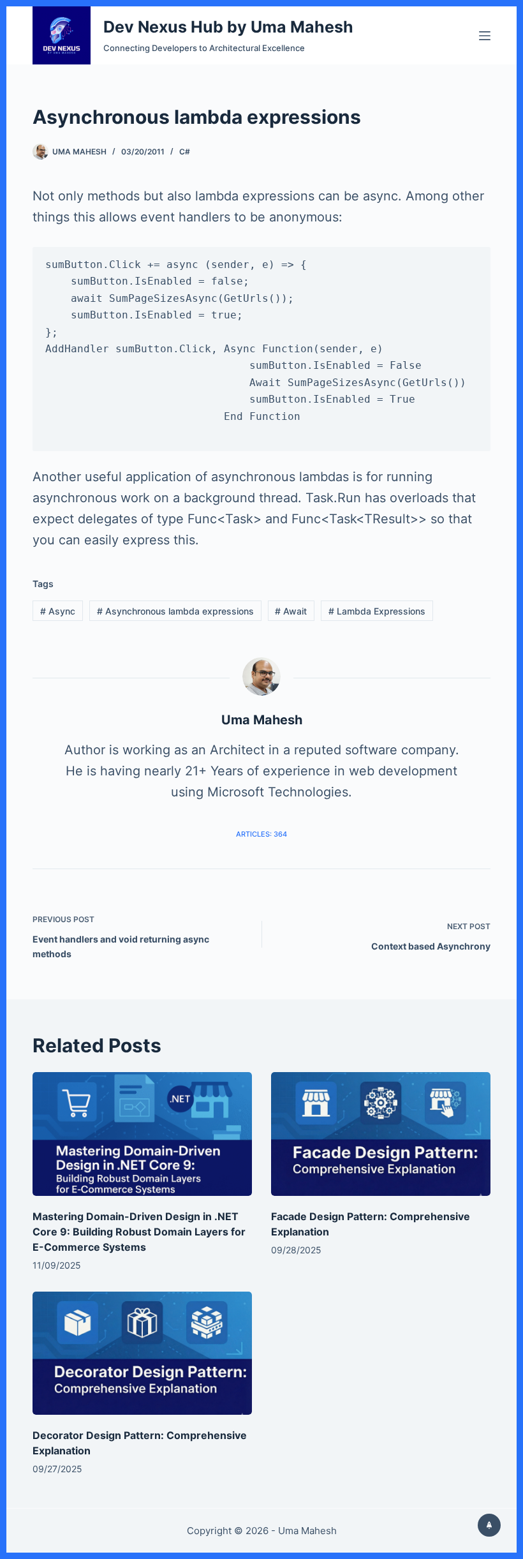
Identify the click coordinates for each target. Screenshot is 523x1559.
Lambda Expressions (376, 611)
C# (184, 151)
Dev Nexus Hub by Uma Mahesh (228, 26)
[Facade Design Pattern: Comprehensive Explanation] (380, 1134)
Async (57, 611)
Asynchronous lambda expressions (175, 611)
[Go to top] (489, 1525)
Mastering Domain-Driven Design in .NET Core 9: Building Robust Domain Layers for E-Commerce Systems (139, 1231)
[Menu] (484, 35)
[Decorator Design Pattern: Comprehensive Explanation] (142, 1353)
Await (291, 611)
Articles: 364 (261, 834)
